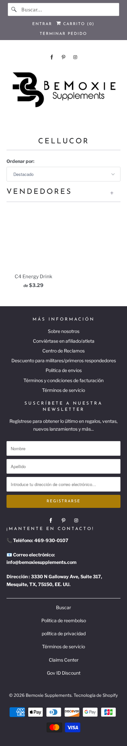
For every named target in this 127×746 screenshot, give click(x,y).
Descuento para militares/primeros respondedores (63, 360)
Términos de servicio (63, 390)
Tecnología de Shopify (96, 695)
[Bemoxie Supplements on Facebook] (52, 57)
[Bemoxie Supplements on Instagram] (75, 57)
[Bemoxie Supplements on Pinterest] (63, 57)
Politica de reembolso (63, 620)
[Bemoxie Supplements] (64, 90)
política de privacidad (64, 633)
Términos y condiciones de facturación (63, 380)
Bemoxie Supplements (49, 695)
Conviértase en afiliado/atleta (63, 341)
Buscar (63, 607)
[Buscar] (14, 9)
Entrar (42, 24)
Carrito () (77, 24)
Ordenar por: (21, 161)
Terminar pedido (63, 34)
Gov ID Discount (63, 673)
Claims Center (63, 660)
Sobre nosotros (63, 331)
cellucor (63, 141)
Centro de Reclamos (63, 350)
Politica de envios (64, 370)
